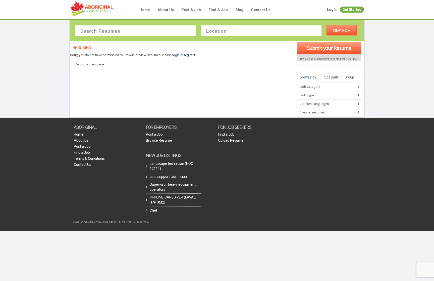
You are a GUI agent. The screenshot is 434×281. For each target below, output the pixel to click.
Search (341, 30)
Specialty (331, 77)
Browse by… (309, 77)
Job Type (307, 95)
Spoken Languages (314, 104)
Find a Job (218, 10)
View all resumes (312, 112)
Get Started (351, 10)
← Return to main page (87, 64)
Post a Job (191, 10)
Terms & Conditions (89, 158)
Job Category (310, 87)
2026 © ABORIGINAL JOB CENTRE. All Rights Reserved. (111, 221)
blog (239, 10)
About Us (165, 10)
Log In (332, 10)
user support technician (168, 177)
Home (144, 10)
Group (349, 77)
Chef (153, 210)
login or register (183, 55)
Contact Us (260, 10)
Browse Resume (159, 140)
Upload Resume (230, 140)
